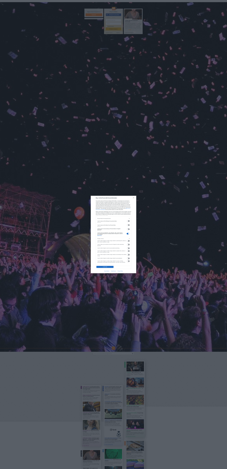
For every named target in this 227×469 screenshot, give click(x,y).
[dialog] (113, 234)
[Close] (134, 198)
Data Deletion (106, 271)
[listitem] (113, 218)
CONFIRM (105, 266)
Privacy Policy (120, 271)
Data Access (113, 271)
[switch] (128, 221)
